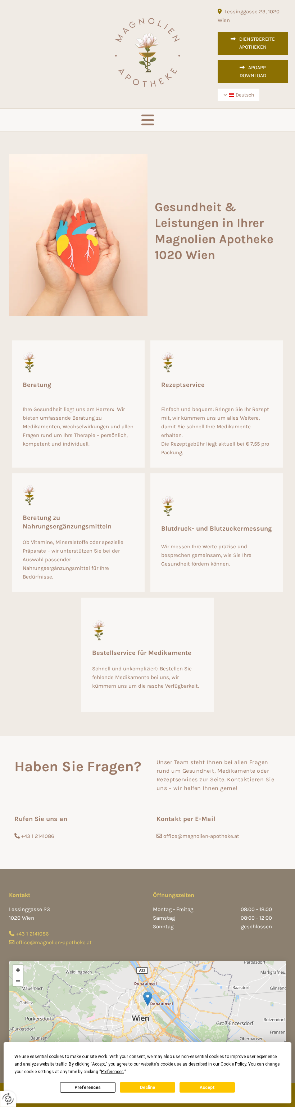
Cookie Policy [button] (233, 1064)
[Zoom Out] (18, 981)
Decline (147, 1087)
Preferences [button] (112, 1071)
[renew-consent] (8, 1099)
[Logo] (147, 52)
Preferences (87, 1087)
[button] (253, 43)
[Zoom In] (18, 970)
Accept (207, 1087)
